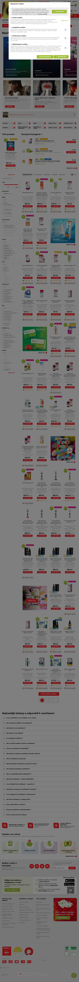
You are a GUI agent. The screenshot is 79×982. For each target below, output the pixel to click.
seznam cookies (42, 14)
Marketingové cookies (20, 44)
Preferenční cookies (19, 36)
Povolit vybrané (45, 57)
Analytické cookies (18, 27)
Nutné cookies (17, 17)
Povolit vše (60, 11)
